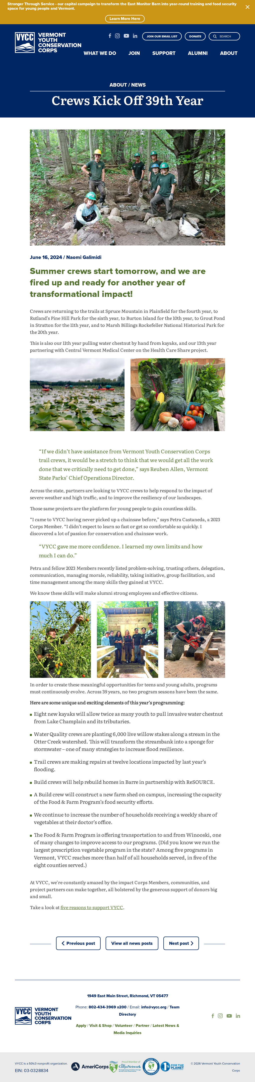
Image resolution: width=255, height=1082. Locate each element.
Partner (142, 1025)
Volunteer (123, 1025)
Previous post (80, 943)
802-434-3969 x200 (108, 1007)
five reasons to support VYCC (92, 908)
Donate (195, 36)
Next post (179, 943)
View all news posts (132, 943)
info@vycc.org (153, 1007)
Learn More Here (125, 18)
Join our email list (162, 36)
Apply (81, 1025)
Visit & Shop (100, 1025)
